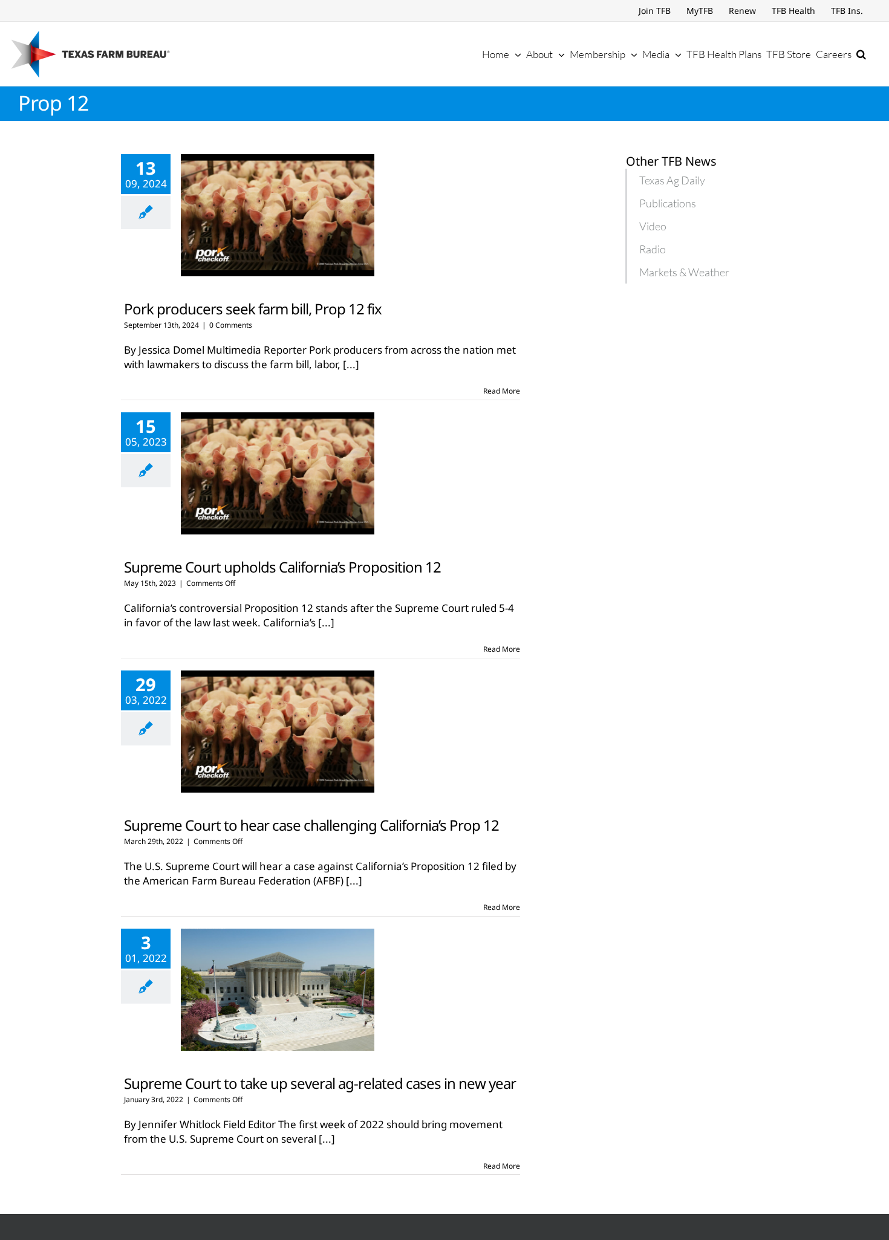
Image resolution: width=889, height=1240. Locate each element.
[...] (351, 364)
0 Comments (230, 325)
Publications (667, 203)
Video (652, 226)
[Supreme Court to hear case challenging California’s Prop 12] (277, 731)
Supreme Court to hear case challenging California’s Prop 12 (311, 825)
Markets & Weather (684, 272)
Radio (652, 249)
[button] (861, 54)
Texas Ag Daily (672, 180)
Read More (501, 391)
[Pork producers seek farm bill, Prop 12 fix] (277, 215)
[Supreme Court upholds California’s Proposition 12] (277, 473)
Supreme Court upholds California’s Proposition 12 (282, 567)
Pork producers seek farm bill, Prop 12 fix (253, 309)
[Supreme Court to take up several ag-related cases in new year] (277, 990)
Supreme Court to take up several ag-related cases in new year (320, 1083)
